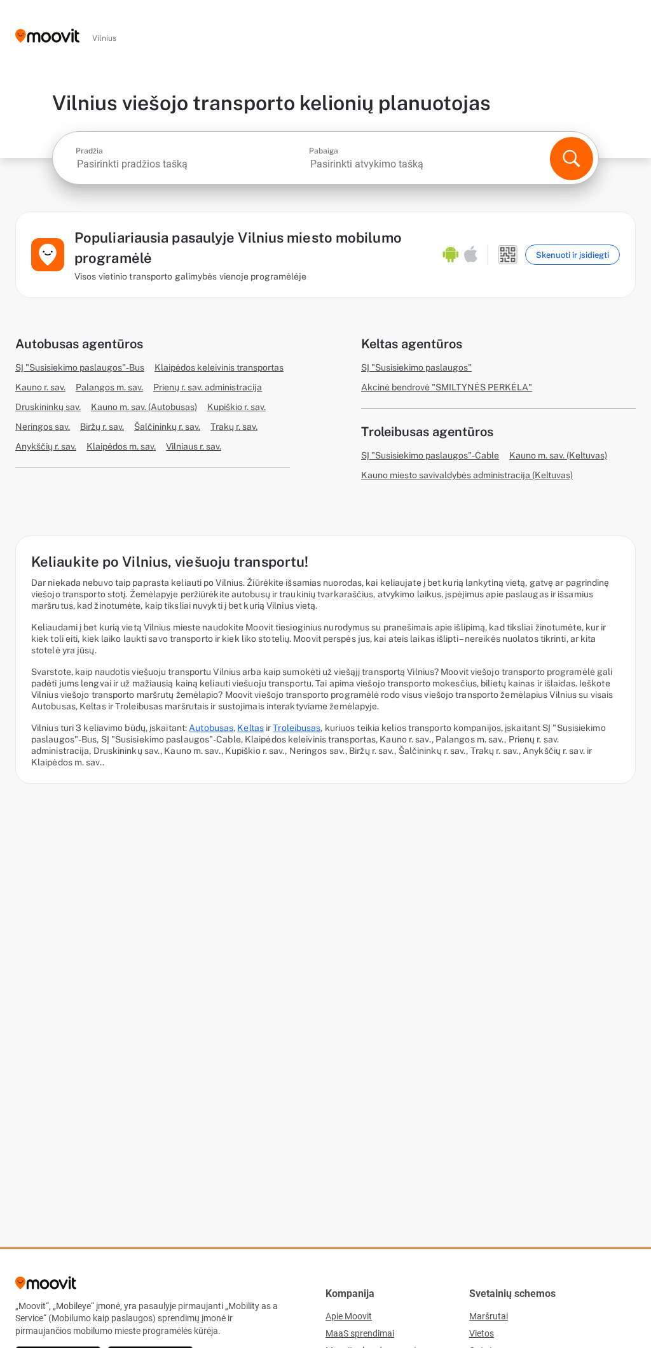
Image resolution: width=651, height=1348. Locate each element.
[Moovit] (47, 37)
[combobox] (191, 164)
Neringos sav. (42, 427)
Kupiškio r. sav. (236, 407)
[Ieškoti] (571, 158)
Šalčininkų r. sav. (167, 427)
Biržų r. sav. (102, 427)
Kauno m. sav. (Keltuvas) (558, 455)
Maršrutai (488, 1316)
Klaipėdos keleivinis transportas (219, 367)
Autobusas (211, 728)
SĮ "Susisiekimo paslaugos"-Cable (430, 455)
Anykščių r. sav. (45, 446)
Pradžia (89, 151)
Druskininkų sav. (48, 407)
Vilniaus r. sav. (193, 446)
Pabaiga (323, 151)
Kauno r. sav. (40, 387)
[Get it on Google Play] (450, 255)
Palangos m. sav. (109, 387)
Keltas (250, 728)
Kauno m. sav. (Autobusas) (144, 407)
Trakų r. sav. (233, 427)
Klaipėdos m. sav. (121, 446)
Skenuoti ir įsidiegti (572, 255)
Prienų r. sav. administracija (207, 387)
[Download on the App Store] (471, 255)
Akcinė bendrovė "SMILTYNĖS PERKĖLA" (446, 387)
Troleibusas (296, 728)
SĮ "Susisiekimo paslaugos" (416, 367)
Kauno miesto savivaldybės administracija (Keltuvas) (467, 475)
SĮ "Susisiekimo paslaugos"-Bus (79, 367)
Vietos (481, 1333)
